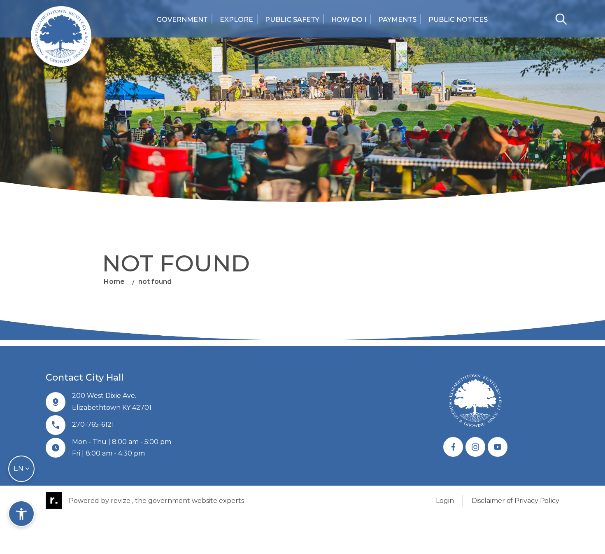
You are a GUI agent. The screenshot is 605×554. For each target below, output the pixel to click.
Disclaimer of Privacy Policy (515, 501)
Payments (397, 19)
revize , (122, 501)
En (19, 468)
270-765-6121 (93, 424)
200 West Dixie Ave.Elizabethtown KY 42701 (111, 401)
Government (182, 19)
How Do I (348, 19)
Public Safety (292, 19)
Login (445, 501)
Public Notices (458, 19)
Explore (236, 19)
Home (114, 281)
